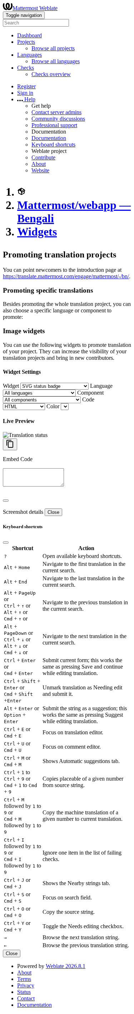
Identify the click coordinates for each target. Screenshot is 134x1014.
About (38, 164)
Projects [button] (26, 42)
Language (101, 386)
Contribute (43, 157)
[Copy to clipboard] (10, 444)
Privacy (25, 985)
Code (88, 399)
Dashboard (29, 35)
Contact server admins (56, 112)
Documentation (48, 138)
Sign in (25, 93)
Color (52, 406)
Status (24, 992)
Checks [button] (25, 68)
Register (26, 86)
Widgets (37, 231)
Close (53, 512)
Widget (11, 386)
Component (90, 393)
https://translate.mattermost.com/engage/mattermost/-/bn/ (66, 276)
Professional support (54, 125)
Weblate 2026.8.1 (65, 966)
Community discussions (58, 119)
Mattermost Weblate (35, 8)
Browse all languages (55, 61)
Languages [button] (29, 55)
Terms (24, 979)
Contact (26, 998)
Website (40, 170)
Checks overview (51, 74)
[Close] (6, 500)
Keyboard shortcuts (53, 144)
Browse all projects (53, 48)
